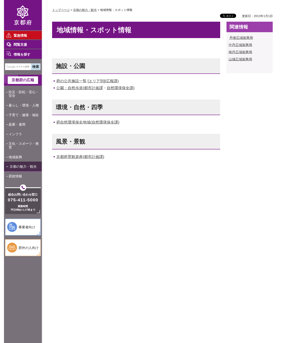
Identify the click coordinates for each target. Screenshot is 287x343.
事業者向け (26, 227)
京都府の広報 (23, 80)
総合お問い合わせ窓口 (23, 194)
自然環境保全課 (120, 88)
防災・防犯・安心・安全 (24, 94)
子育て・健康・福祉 (24, 115)
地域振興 (15, 157)
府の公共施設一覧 (71, 81)
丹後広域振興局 (241, 38)
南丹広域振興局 (240, 52)
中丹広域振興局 (240, 45)
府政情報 (15, 176)
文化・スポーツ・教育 (24, 145)
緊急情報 (20, 35)
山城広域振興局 (240, 59)
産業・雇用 (17, 124)
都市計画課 (93, 88)
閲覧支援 (20, 44)
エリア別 (96, 81)
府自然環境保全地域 (73, 122)
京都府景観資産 (69, 157)
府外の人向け (28, 248)
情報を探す (22, 54)
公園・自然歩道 (69, 88)
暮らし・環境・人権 (24, 105)
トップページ (61, 10)
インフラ (15, 134)
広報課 (111, 81)
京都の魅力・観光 (23, 166)
